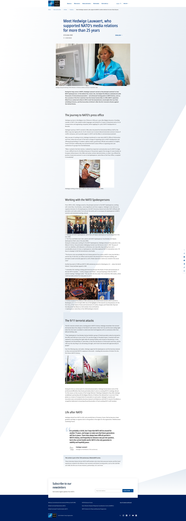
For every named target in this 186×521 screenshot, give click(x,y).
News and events (86, 3)
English (118, 35)
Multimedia (96, 3)
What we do (77, 3)
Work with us (105, 3)
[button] (126, 3)
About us (69, 3)
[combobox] (126, 3)
